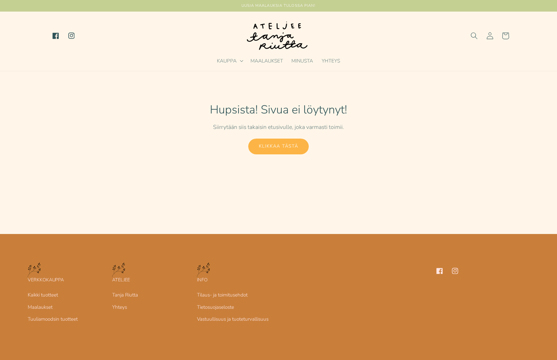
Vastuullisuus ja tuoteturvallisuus (233, 319)
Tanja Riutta (125, 294)
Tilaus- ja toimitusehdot (222, 294)
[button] (229, 61)
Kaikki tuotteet (43, 294)
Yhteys (119, 307)
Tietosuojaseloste (215, 307)
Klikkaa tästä (278, 146)
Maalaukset (40, 307)
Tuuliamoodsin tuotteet (53, 319)
